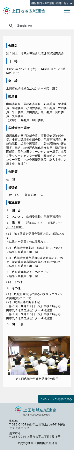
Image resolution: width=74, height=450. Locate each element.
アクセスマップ (19, 428)
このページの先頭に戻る (56, 399)
